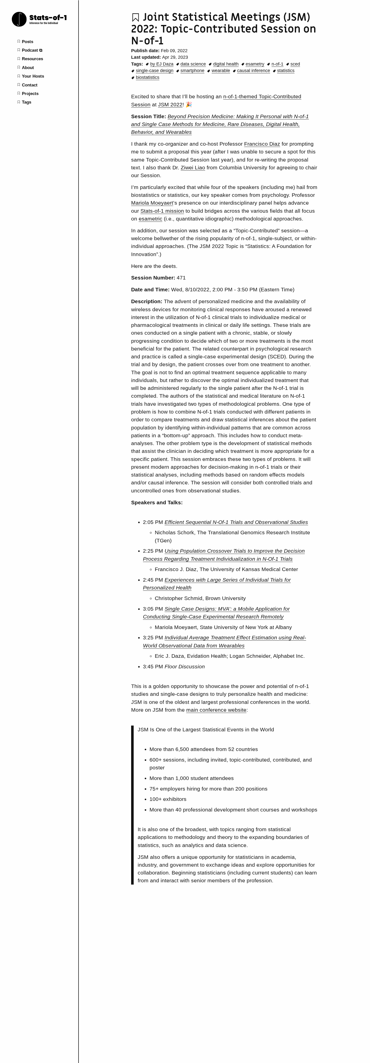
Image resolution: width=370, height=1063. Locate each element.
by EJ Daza (161, 64)
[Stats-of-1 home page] (39, 25)
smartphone (192, 70)
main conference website (216, 710)
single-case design (154, 70)
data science (193, 64)
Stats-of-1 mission (162, 211)
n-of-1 (277, 64)
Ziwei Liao (193, 167)
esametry (255, 64)
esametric (150, 219)
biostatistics (147, 77)
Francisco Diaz (262, 144)
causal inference (253, 70)
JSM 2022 (170, 104)
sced (295, 64)
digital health (226, 64)
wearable (221, 70)
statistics (285, 70)
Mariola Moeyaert (152, 203)
